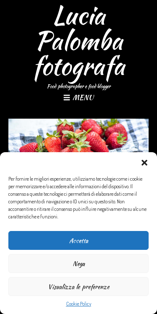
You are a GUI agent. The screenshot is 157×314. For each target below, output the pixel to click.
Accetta (78, 240)
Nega (78, 263)
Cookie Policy (78, 304)
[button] (144, 162)
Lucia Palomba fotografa (78, 40)
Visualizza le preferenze (78, 286)
